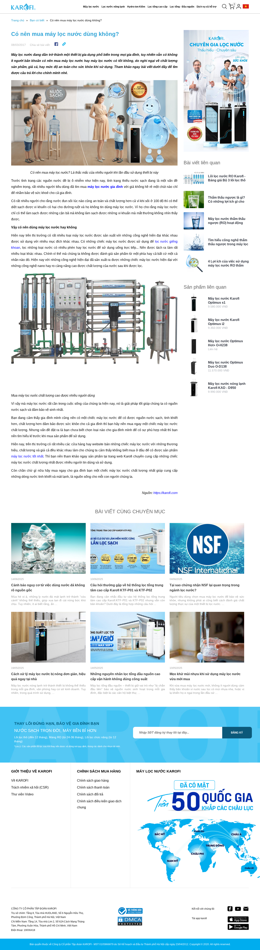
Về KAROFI (19, 780)
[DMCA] (130, 921)
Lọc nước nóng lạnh (113, 6)
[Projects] (246, 6)
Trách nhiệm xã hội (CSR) (30, 787)
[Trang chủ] (23, 6)
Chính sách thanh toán (93, 787)
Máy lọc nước (91, 6)
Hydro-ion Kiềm (136, 6)
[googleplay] (238, 927)
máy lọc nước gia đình (105, 186)
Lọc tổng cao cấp (157, 6)
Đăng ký (237, 732)
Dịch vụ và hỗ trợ (207, 6)
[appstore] (238, 919)
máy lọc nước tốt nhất (27, 456)
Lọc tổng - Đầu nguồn (182, 6)
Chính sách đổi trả (90, 794)
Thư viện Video (22, 794)
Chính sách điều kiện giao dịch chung (99, 804)
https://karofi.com (165, 493)
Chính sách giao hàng (93, 780)
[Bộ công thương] (130, 911)
